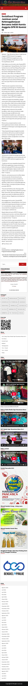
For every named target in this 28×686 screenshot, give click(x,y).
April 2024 (4, 652)
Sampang (12, 309)
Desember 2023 (5, 662)
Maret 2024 (4, 655)
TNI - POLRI (13, 312)
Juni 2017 (4, 678)
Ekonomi (5, 302)
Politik (4, 309)
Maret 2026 (4, 599)
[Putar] (2, 425)
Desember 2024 (5, 634)
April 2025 (4, 624)
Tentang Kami (5, 345)
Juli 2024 (4, 645)
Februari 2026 (5, 601)
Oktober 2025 (5, 610)
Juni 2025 (4, 620)
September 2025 (6, 613)
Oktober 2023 (5, 666)
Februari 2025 (5, 629)
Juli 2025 (4, 617)
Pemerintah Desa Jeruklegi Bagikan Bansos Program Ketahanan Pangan (12, 250)
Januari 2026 (5, 603)
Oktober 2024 (5, 638)
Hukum (22, 302)
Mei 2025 (4, 622)
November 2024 (5, 636)
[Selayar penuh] (25, 425)
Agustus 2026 (5, 587)
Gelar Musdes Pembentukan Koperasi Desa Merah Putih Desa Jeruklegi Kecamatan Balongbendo (14, 254)
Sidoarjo (3, 13)
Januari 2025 (5, 631)
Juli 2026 (4, 590)
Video (3, 352)
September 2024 (6, 641)
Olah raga (22, 305)
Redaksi (3, 343)
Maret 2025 (4, 627)
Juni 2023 (4, 676)
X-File (21, 312)
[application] (14, 419)
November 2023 (5, 664)
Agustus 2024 (5, 643)
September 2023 (6, 669)
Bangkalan (13, 298)
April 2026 (4, 597)
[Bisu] (23, 425)
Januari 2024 (5, 659)
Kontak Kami (5, 341)
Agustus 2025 (5, 615)
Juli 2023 (4, 673)
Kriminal (13, 305)
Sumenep (4, 312)
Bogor (22, 298)
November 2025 (5, 608)
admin (11, 32)
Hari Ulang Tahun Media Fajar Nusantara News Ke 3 (14, 336)
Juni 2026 (4, 592)
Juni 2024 (4, 648)
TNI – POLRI (5, 348)
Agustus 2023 (5, 671)
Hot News (13, 302)
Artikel (4, 298)
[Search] (26, 8)
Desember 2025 (5, 606)
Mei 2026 (4, 594)
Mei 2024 (4, 650)
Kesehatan (5, 305)
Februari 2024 (5, 657)
